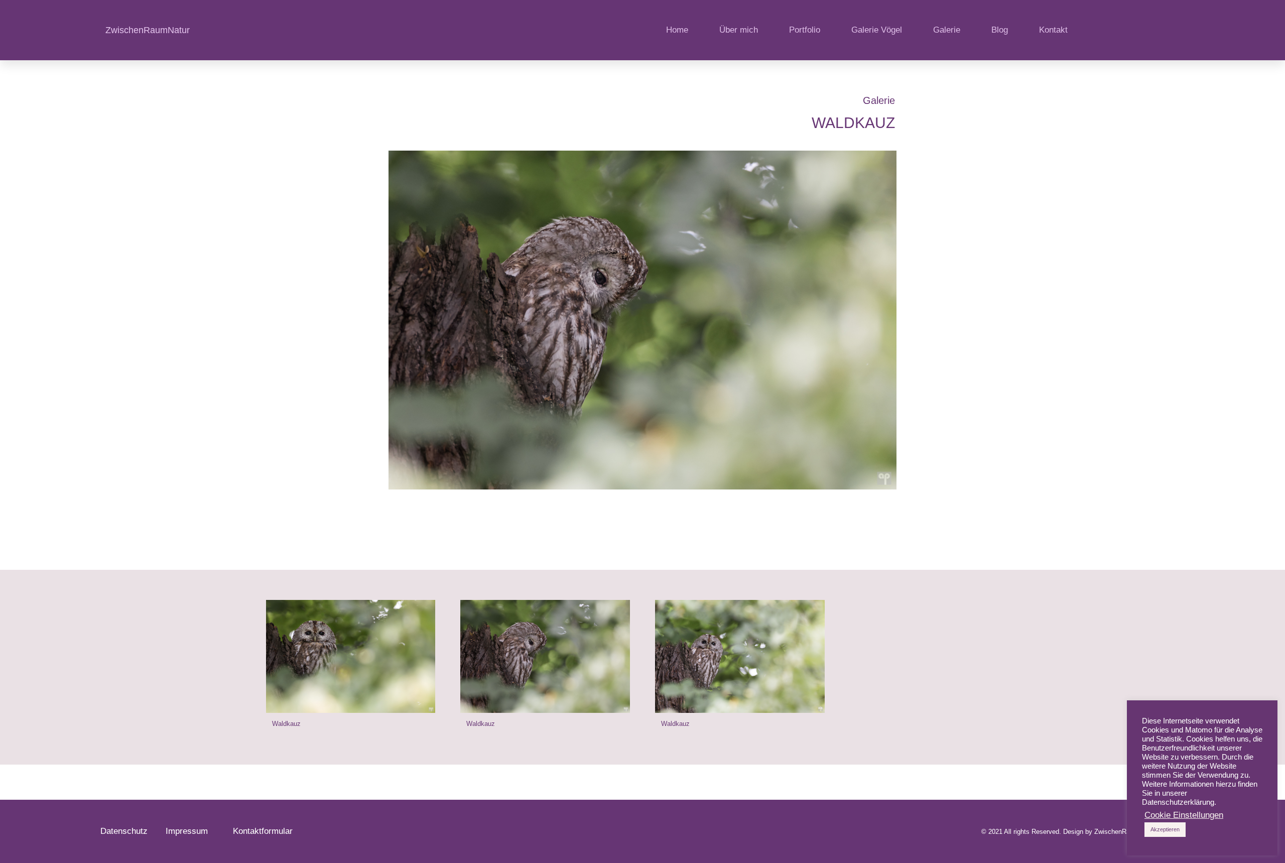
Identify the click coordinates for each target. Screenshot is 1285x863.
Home (677, 30)
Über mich (738, 30)
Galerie (946, 30)
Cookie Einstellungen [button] (1183, 815)
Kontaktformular (263, 831)
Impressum (192, 831)
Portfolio (804, 30)
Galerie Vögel (876, 30)
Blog (999, 30)
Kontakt (1053, 30)
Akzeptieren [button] (1165, 829)
